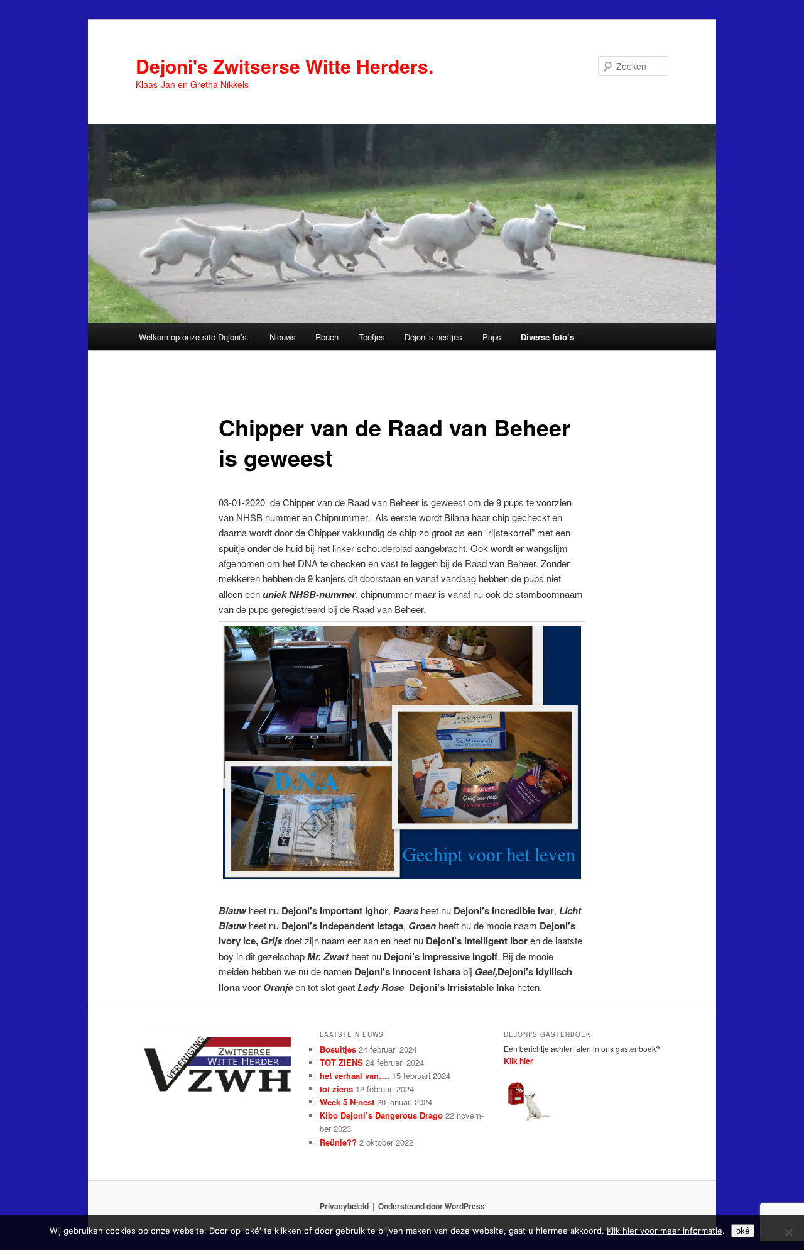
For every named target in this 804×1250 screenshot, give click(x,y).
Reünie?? (338, 1142)
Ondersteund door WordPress (431, 1206)
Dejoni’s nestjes (433, 337)
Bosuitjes (338, 1049)
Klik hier (518, 1060)
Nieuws (282, 337)
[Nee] (788, 1232)
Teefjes (372, 337)
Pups (491, 337)
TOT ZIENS (341, 1062)
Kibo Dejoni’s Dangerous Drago (381, 1115)
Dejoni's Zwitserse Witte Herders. (284, 65)
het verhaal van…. (354, 1075)
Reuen (327, 337)
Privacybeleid (344, 1206)
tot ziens (336, 1089)
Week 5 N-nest (347, 1102)
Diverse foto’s (547, 337)
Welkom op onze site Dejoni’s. (194, 337)
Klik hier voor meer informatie (664, 1230)
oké (742, 1231)
